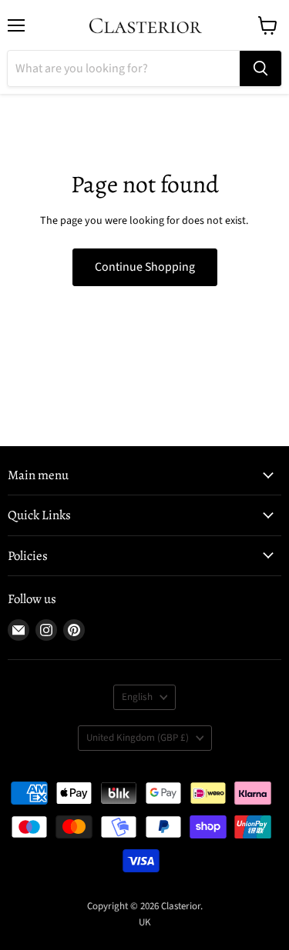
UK (145, 922)
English (137, 697)
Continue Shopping (145, 266)
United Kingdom (137, 738)
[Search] (260, 68)
